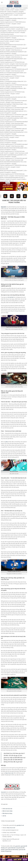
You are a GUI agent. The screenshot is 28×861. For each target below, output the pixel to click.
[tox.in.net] (14, 2)
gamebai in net (20, 825)
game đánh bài (11, 847)
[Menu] (2, 2)
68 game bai (8, 851)
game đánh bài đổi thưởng (11, 849)
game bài (17, 846)
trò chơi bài (10, 297)
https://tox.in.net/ (9, 773)
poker (6, 441)
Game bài (3, 792)
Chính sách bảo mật (7, 808)
